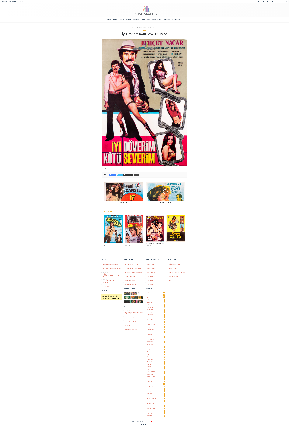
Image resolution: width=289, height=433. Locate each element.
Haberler (149, 410)
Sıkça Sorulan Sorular (14, 1)
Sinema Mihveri (150, 381)
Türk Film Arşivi (150, 339)
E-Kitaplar (136, 19)
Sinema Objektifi (151, 371)
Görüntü (149, 366)
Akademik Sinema (151, 356)
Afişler (122, 19)
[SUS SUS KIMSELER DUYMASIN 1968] (155, 228)
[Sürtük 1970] (175, 228)
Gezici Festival (150, 403)
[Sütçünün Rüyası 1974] (113, 229)
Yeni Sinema (150, 302)
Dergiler (129, 19)
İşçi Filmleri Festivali (151, 398)
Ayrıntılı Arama (176, 19)
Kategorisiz (149, 415)
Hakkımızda (4, 1)
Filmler (115, 19)
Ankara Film (149, 379)
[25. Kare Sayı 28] (140, 297)
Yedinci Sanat (150, 309)
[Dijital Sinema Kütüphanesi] (144, 10)
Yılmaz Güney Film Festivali (153, 401)
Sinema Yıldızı (150, 359)
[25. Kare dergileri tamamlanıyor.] (140, 293)
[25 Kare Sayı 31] (127, 293)
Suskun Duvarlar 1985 (130, 244)
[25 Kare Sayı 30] (133, 293)
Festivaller (149, 396)
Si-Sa (148, 354)
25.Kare (148, 304)
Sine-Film (149, 369)
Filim (148, 297)
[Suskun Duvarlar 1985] (134, 229)
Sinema (148, 332)
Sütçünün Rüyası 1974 (109, 244)
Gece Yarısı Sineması (152, 312)
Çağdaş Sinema (150, 344)
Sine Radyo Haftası (151, 324)
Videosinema (150, 319)
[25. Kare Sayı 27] (127, 297)
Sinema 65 (149, 322)
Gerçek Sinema (150, 346)
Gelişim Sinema (150, 337)
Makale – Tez (150, 386)
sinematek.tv (155, 421)
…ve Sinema (150, 334)
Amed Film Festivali (151, 408)
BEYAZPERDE (150, 341)
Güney (148, 327)
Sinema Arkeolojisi (156, 19)
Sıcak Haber (149, 413)
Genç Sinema (150, 317)
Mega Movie (150, 307)
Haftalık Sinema (150, 374)
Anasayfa (109, 19)
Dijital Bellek (167, 19)
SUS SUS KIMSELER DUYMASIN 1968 (155, 243)
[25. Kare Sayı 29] (133, 297)
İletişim (21, 1)
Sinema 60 (149, 349)
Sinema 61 (149, 299)
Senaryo (149, 364)
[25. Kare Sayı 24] (133, 301)
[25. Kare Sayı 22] (140, 301)
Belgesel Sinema (151, 376)
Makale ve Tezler (145, 19)
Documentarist (150, 406)
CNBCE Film (149, 361)
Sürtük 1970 (169, 243)
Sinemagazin (150, 314)
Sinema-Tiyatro (150, 329)
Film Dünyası (150, 351)
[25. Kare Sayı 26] (127, 301)
